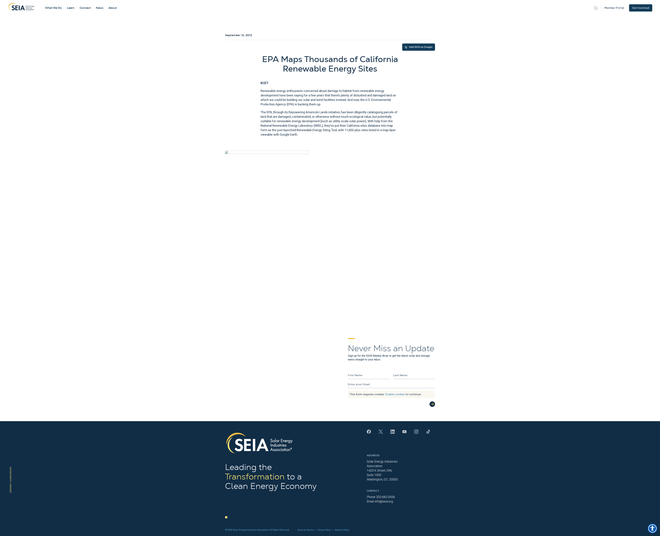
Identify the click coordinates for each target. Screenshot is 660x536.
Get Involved (640, 8)
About (112, 8)
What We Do (53, 8)
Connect (85, 8)
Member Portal (614, 8)
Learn (70, 8)
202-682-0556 (385, 497)
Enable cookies (395, 394)
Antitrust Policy (342, 530)
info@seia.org (384, 501)
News (99, 8)
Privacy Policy (324, 530)
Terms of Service (305, 530)
